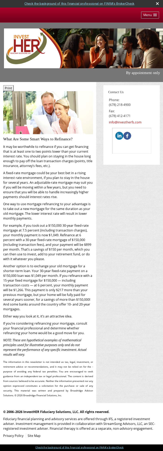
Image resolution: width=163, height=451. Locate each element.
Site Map (34, 435)
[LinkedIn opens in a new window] (119, 135)
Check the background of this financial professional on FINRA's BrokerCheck (79, 4)
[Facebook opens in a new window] (127, 135)
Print (8, 88)
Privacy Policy (13, 435)
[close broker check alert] (157, 3)
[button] (150, 15)
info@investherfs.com (125, 122)
